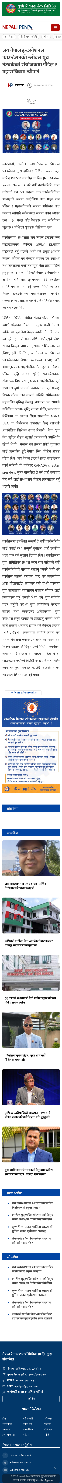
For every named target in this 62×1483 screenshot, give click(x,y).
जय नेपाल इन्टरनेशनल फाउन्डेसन (24, 693)
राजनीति (47, 1424)
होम (4, 1419)
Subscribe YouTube (20, 1470)
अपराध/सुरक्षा (8, 1435)
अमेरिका (9, 36)
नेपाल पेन (27, 1424)
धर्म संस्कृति (28, 1419)
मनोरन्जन (48, 1419)
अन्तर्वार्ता (6, 1429)
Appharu (49, 1480)
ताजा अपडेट (14, 1193)
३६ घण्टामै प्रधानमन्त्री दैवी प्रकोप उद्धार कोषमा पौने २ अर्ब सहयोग (30, 1000)
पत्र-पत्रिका (28, 1429)
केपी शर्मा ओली (29, 36)
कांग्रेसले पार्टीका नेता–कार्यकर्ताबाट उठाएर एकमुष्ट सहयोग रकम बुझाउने (29, 943)
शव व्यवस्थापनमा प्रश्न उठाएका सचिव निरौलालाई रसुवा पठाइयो (25, 886)
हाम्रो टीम (31, 1399)
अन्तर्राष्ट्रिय (7, 1424)
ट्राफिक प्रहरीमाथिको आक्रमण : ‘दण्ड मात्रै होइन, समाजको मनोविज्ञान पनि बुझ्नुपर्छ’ (27, 1115)
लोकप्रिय (12, 1257)
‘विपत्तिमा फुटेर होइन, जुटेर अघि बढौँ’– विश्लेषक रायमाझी (26, 1057)
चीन (46, 36)
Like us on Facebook (20, 1455)
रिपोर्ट (46, 1435)
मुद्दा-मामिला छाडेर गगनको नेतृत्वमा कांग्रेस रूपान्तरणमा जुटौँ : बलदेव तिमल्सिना (29, 1172)
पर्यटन (26, 1435)
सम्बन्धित (12, 833)
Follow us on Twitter (21, 1463)
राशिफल (48, 1429)
